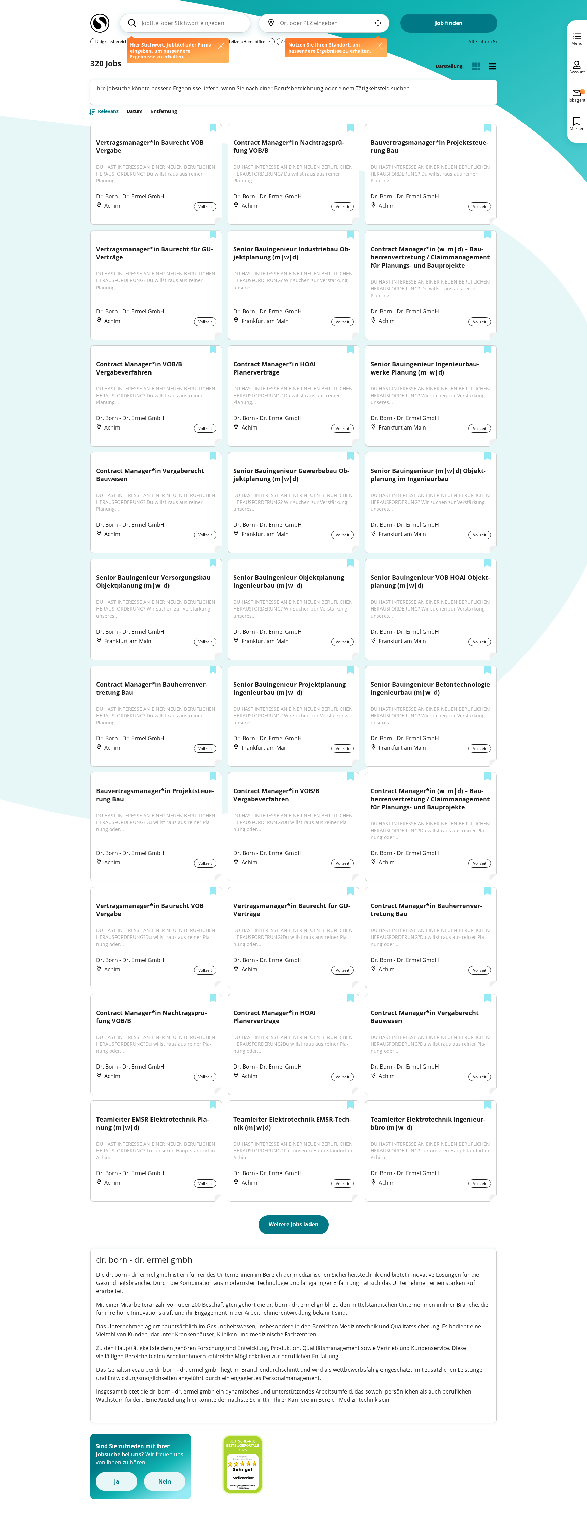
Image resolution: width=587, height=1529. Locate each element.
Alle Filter (482, 41)
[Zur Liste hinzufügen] (213, 128)
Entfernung (164, 111)
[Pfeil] (268, 41)
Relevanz (108, 111)
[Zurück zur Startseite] (99, 26)
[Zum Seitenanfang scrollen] (566, 1486)
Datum (135, 111)
